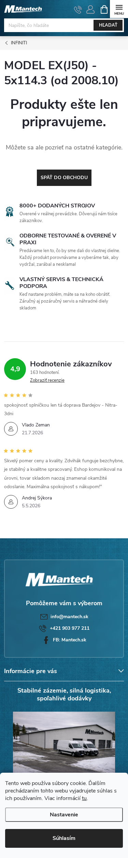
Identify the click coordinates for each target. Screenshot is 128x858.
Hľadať (108, 25)
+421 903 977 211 (69, 628)
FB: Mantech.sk (69, 640)
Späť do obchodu (64, 177)
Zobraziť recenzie (47, 380)
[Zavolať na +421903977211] (78, 9)
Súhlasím (64, 838)
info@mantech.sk (69, 616)
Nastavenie (64, 814)
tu (84, 798)
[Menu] (119, 9)
